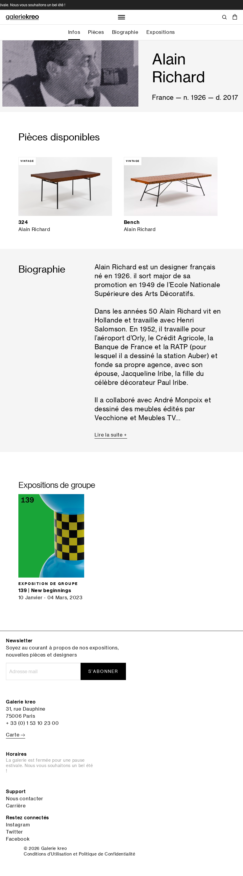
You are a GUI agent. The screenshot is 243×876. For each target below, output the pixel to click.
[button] (235, 17)
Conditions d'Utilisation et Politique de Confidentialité (79, 853)
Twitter (14, 831)
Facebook (18, 839)
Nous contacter (24, 798)
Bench (132, 222)
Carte (13, 734)
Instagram (18, 824)
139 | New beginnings (44, 590)
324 (23, 222)
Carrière (16, 805)
